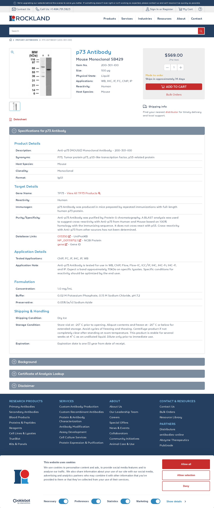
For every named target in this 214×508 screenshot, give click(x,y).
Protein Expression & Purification (81, 442)
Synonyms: (23, 157)
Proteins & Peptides (22, 422)
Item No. (82, 65)
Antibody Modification (74, 426)
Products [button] (109, 18)
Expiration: (23, 343)
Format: (21, 177)
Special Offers (119, 422)
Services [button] (127, 18)
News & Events (119, 428)
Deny (186, 486)
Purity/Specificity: (28, 217)
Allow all (186, 464)
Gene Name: (24, 193)
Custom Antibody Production (78, 406)
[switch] (96, 501)
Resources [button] (164, 18)
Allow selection (186, 475)
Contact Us (167, 406)
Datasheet (20, 119)
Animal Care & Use (122, 444)
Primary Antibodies (27, 40)
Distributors (167, 429)
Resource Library (171, 417)
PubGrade (166, 445)
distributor (172, 112)
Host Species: (85, 91)
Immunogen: (24, 207)
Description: (24, 150)
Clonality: (22, 170)
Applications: (84, 81)
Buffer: (20, 295)
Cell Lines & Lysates (22, 433)
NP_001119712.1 (68, 240)
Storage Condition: (28, 324)
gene (61, 244)
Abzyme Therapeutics (174, 440)
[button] (200, 9)
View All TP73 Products (82, 193)
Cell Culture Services (73, 437)
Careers (115, 417)
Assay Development (72, 432)
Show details (174, 501)
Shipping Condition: (29, 318)
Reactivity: (83, 86)
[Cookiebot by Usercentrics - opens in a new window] (21, 501)
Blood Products (19, 417)
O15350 (63, 236)
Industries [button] (145, 18)
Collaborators (119, 433)
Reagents (15, 428)
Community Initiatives (124, 438)
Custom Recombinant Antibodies (81, 412)
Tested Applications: (29, 258)
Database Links (26, 236)
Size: (79, 70)
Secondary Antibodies (24, 412)
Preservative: (24, 302)
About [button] (181, 18)
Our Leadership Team (124, 412)
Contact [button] (196, 18)
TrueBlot (14, 438)
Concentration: (26, 288)
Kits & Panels (18, 444)
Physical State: (86, 75)
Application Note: (27, 265)
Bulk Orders (174, 94)
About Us (116, 406)
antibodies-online (172, 434)
